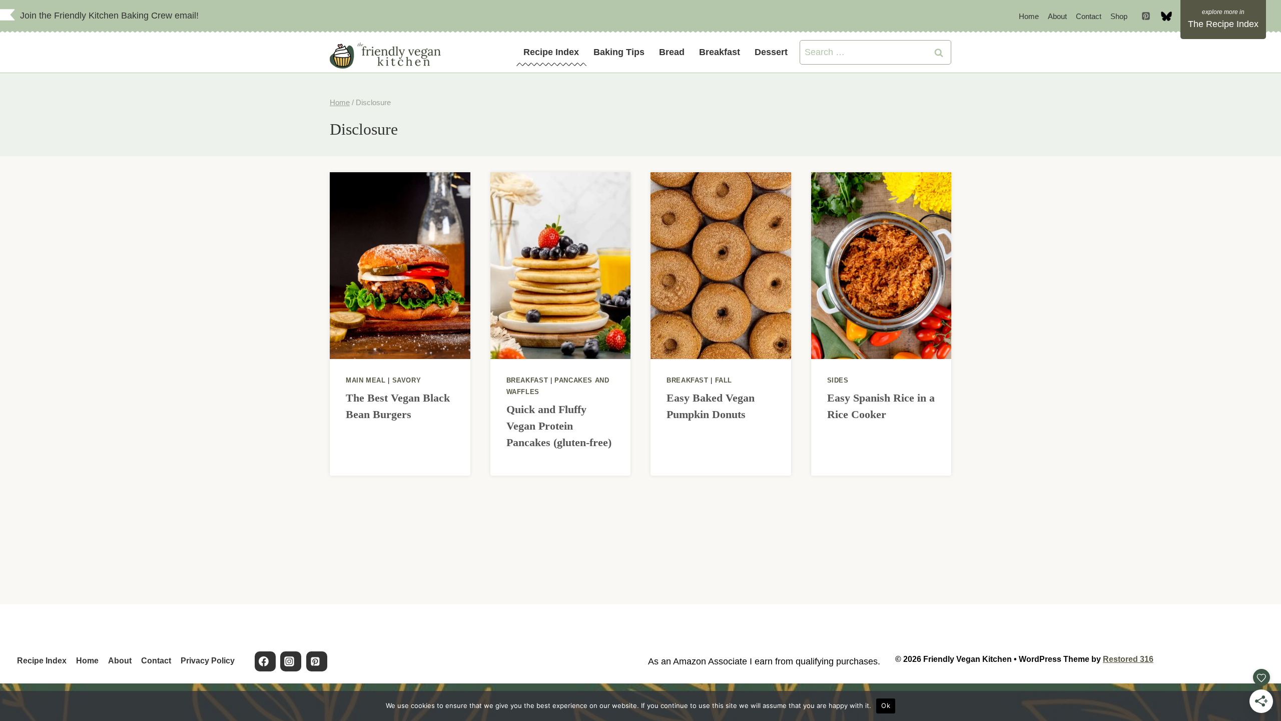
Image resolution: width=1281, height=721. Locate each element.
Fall (724, 380)
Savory (406, 380)
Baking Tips (619, 52)
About (1057, 16)
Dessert (771, 52)
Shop (1118, 16)
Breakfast (719, 52)
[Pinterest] (1146, 16)
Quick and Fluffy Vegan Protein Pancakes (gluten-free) (558, 426)
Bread (672, 52)
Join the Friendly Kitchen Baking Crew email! (109, 16)
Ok (885, 705)
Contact (1088, 16)
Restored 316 (1128, 659)
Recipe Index (551, 52)
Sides (838, 380)
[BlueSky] (1166, 16)
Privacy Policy (208, 660)
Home (1029, 16)
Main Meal (366, 380)
